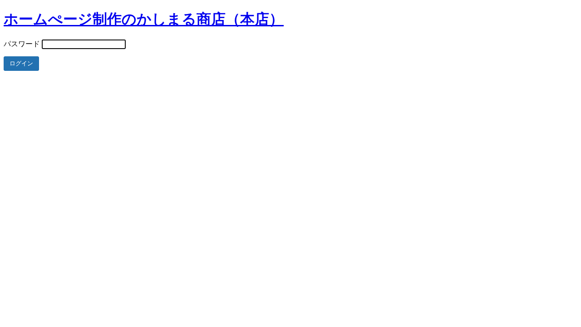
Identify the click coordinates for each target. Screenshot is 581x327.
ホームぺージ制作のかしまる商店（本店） (144, 19)
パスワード (22, 44)
